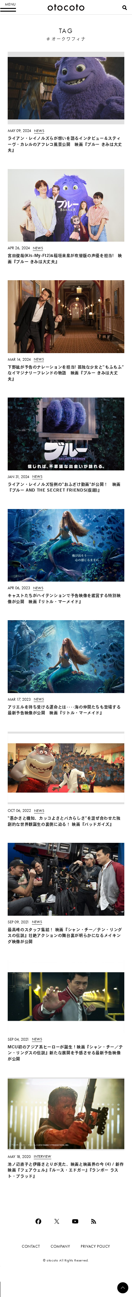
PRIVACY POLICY (95, 1246)
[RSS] (93, 1221)
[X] (57, 1221)
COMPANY (60, 1246)
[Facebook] (38, 1221)
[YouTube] (75, 1221)
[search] (124, 8)
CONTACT (31, 1246)
